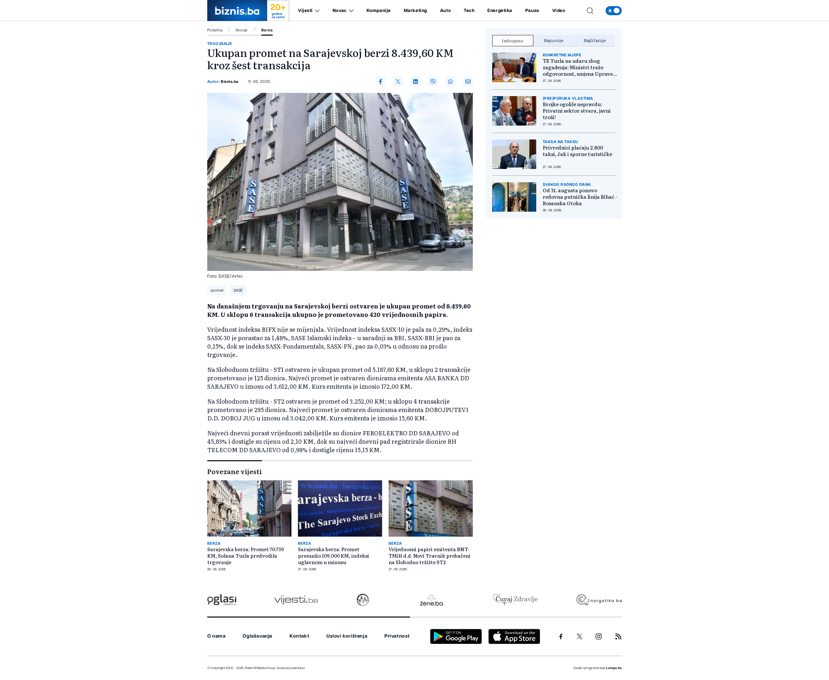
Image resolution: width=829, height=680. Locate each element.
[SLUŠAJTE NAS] (363, 600)
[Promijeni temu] (614, 10)
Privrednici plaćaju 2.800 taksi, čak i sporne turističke (577, 150)
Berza (267, 30)
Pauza (532, 10)
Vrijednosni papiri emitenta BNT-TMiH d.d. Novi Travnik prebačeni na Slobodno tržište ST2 (430, 555)
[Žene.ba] (431, 600)
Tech (469, 10)
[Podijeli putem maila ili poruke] (468, 81)
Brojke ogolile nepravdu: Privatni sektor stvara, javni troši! (577, 110)
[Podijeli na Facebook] (380, 81)
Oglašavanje (257, 636)
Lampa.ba (614, 668)
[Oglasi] (221, 600)
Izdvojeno (512, 40)
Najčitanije (595, 40)
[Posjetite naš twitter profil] (580, 637)
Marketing (415, 10)
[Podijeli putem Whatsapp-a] (450, 81)
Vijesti (305, 10)
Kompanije (379, 10)
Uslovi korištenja (346, 636)
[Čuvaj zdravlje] (515, 600)
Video (558, 10)
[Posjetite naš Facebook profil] (561, 637)
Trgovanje (219, 44)
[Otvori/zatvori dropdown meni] (316, 10)
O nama (216, 636)
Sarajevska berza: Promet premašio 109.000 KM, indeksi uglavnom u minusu (333, 555)
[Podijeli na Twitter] (398, 81)
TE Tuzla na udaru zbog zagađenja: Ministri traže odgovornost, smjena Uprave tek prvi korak (578, 67)
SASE (238, 290)
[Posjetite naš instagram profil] (598, 636)
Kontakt (299, 636)
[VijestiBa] (296, 600)
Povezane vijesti (234, 471)
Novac (340, 10)
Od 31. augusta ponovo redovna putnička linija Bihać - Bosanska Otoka (580, 196)
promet (217, 290)
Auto (445, 10)
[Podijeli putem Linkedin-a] (415, 81)
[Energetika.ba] (598, 600)
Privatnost (397, 636)
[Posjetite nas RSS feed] (618, 636)
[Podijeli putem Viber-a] (433, 81)
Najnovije (553, 40)
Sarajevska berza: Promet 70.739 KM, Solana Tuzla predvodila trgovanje (245, 555)
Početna (214, 30)
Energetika (499, 10)
